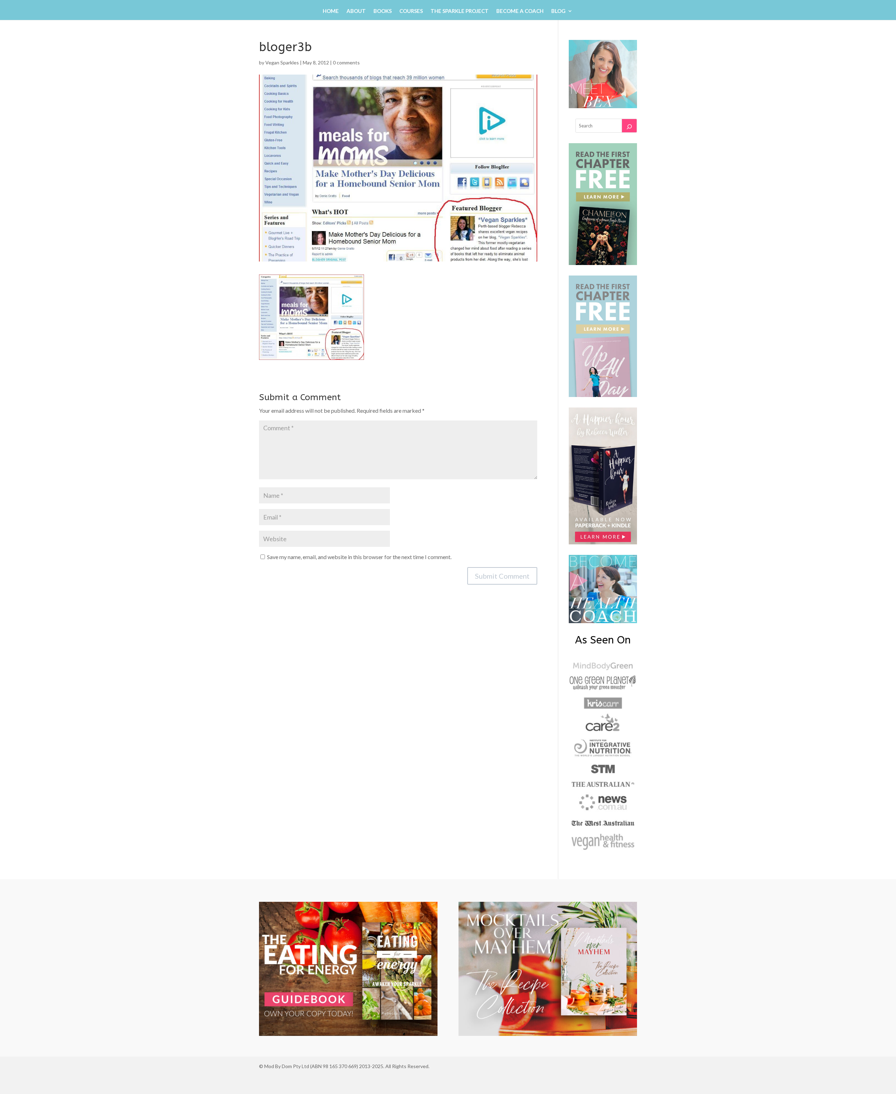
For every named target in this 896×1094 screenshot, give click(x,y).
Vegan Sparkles (282, 62)
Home (331, 11)
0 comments (346, 62)
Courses (411, 11)
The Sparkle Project (459, 11)
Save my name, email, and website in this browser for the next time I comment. (359, 556)
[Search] (629, 126)
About (356, 11)
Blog (558, 11)
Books (382, 11)
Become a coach (520, 11)
